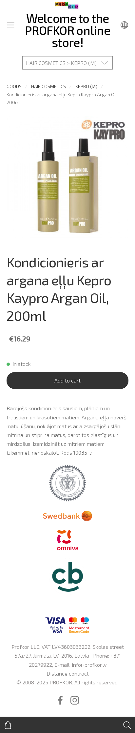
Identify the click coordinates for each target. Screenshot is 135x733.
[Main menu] (11, 25)
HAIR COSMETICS (48, 86)
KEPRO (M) (86, 86)
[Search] (127, 725)
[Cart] (8, 725)
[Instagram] (74, 700)
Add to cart (67, 380)
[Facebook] (60, 700)
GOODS (14, 86)
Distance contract (68, 673)
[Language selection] (124, 25)
